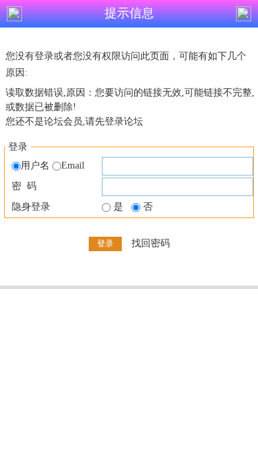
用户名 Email (53, 165)
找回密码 (150, 243)
